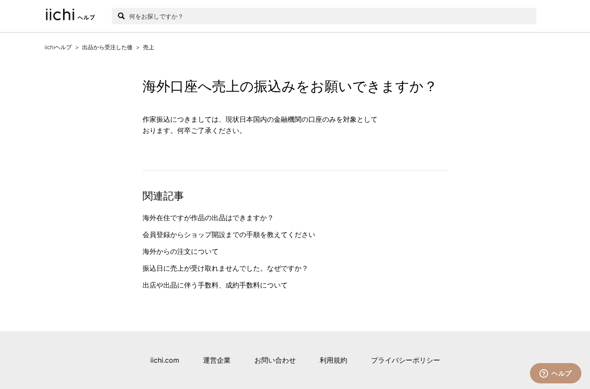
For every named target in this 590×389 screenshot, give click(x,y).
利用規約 (333, 360)
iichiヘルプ (58, 47)
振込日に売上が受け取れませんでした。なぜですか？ (225, 268)
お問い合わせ (275, 360)
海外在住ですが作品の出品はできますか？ (208, 217)
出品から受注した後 (107, 47)
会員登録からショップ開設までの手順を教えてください (229, 234)
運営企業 (217, 360)
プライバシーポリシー (405, 360)
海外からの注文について (181, 251)
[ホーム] (73, 16)
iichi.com (164, 360)
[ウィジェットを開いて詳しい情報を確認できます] (555, 374)
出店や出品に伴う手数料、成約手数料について (215, 285)
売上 (148, 47)
